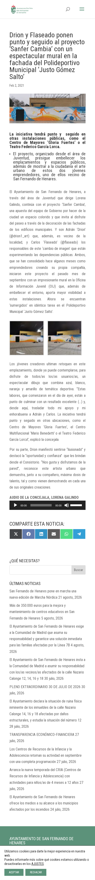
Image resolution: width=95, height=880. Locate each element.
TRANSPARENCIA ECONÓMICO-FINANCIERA (41, 734)
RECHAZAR (36, 872)
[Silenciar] (66, 505)
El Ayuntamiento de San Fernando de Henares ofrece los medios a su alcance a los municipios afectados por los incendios (43, 803)
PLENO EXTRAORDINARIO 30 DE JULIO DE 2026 (44, 687)
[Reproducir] (15, 505)
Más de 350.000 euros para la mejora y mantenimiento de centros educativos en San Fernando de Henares (41, 611)
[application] (47, 505)
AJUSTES (37, 864)
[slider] (76, 505)
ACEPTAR (14, 872)
